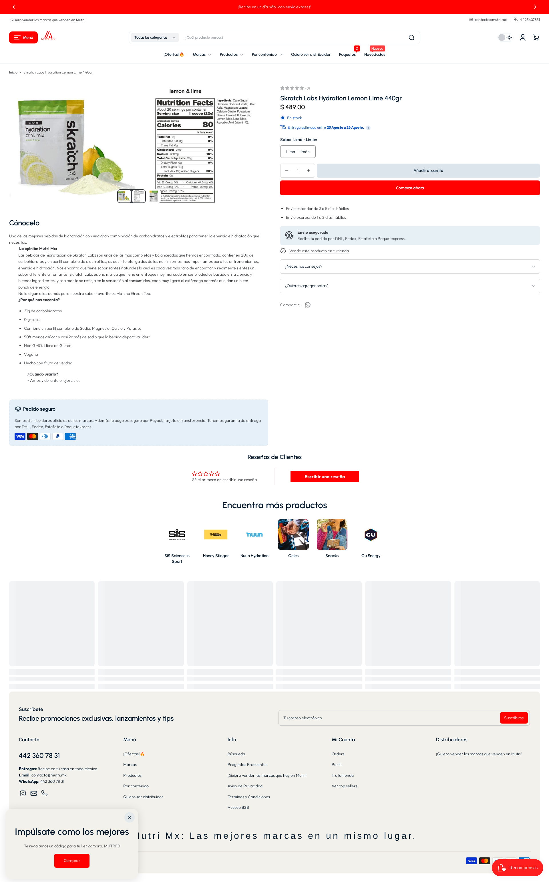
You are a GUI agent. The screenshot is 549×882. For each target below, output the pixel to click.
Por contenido (136, 785)
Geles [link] (293, 555)
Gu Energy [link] (371, 555)
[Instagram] (22, 793)
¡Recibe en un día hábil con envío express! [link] (96, 6)
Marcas (130, 764)
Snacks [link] (332, 555)
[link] (308, 305)
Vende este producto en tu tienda (319, 250)
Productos (132, 775)
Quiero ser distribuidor (143, 796)
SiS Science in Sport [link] (177, 558)
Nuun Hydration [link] (254, 555)
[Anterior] (13, 6)
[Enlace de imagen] (177, 543)
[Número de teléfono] (44, 793)
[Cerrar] (129, 817)
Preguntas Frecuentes (247, 764)
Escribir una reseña (325, 476)
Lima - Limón (298, 151)
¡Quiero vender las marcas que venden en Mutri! (47, 19)
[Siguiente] (535, 6)
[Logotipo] (48, 37)
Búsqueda (236, 753)
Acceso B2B (238, 807)
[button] (23, 37)
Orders (338, 753)
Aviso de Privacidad (245, 785)
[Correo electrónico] (33, 793)
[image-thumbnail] (124, 196)
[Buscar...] (411, 37)
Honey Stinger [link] (216, 555)
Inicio (13, 72)
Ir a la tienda (343, 775)
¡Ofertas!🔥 (134, 753)
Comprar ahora (410, 187)
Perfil (336, 764)
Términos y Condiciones (249, 796)
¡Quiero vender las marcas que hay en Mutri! (267, 775)
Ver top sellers (344, 785)
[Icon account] (522, 37)
